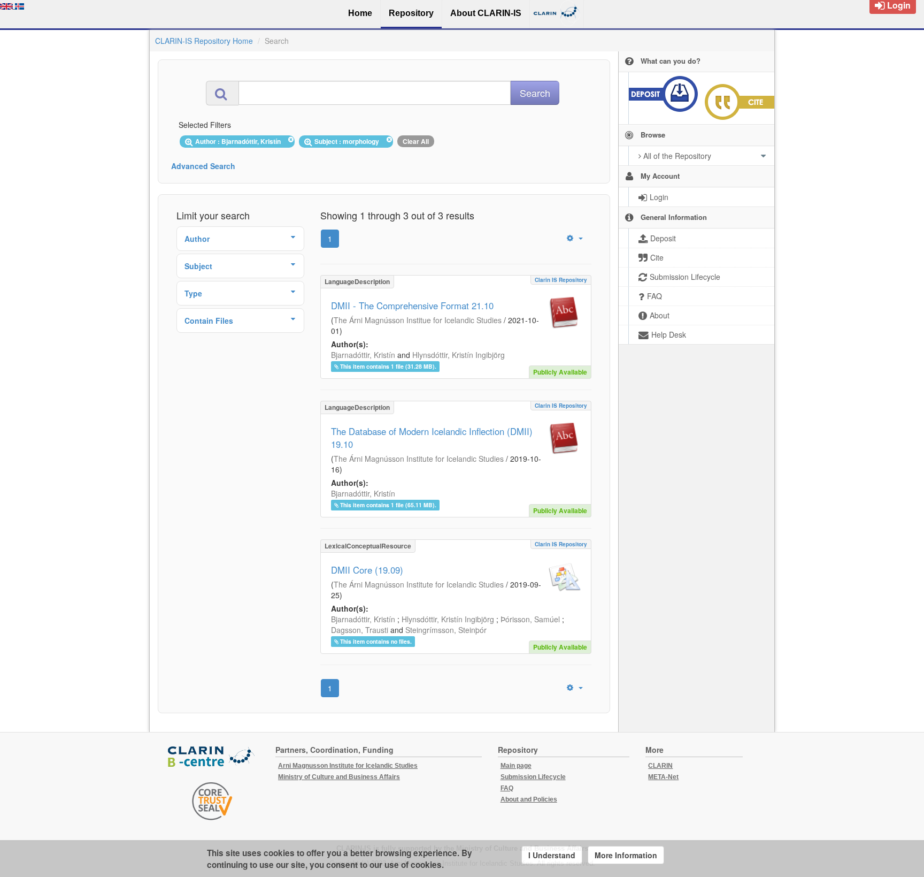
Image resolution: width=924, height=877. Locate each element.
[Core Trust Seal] (212, 801)
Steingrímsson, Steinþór (446, 629)
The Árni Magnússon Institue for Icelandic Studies (418, 320)
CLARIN (660, 765)
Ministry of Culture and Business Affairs (339, 777)
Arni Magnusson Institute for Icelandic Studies (348, 765)
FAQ (506, 788)
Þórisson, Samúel (530, 619)
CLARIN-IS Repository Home (204, 40)
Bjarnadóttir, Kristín (363, 354)
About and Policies (528, 799)
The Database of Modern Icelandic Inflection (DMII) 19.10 (432, 438)
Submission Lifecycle (533, 777)
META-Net (663, 777)
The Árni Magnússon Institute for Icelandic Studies (419, 458)
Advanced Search (203, 166)
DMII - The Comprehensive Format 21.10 (412, 305)
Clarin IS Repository (561, 280)
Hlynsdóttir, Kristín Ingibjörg (458, 354)
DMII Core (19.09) (367, 569)
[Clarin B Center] (212, 757)
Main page (516, 765)
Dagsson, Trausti (359, 629)
